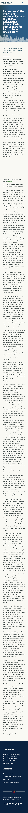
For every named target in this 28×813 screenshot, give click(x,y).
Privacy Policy (15, 799)
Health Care (19, 50)
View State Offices (8, 763)
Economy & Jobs (17, 48)
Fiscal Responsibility (9, 50)
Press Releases (7, 53)
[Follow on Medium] (12, 803)
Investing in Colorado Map (11, 782)
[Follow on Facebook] (4, 803)
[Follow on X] (7, 803)
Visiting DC (6, 779)
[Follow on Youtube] (10, 803)
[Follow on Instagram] (15, 803)
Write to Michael (8, 774)
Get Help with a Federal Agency (12, 776)
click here (10, 181)
